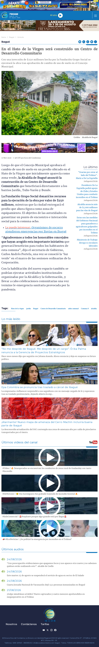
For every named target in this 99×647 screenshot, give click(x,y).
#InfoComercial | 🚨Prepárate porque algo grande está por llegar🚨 (34, 517)
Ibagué (11, 37)
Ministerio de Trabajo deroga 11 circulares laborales (87, 243)
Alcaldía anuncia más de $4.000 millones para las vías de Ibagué (87, 207)
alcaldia (94, 308)
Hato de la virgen (17, 308)
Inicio (3, 37)
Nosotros (11, 624)
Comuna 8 (85, 308)
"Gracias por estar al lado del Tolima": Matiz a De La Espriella (87, 175)
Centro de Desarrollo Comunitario (53, 308)
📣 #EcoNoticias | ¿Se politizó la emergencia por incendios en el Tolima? (37, 539)
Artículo (20, 37)
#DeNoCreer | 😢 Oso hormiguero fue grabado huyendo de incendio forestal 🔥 (40, 494)
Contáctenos (29, 624)
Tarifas (45, 624)
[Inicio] (4, 15)
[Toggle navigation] (94, 15)
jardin (28, 308)
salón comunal (73, 308)
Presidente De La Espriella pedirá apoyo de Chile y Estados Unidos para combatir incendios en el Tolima (87, 191)
